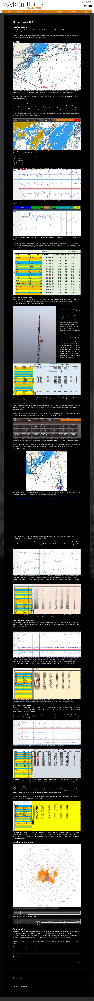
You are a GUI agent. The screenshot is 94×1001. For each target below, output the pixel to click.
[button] (72, 11)
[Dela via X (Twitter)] (18, 956)
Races (14, 950)
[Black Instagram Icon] (85, 6)
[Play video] (47, 516)
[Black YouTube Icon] (90, 6)
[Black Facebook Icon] (81, 6)
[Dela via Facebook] (14, 956)
